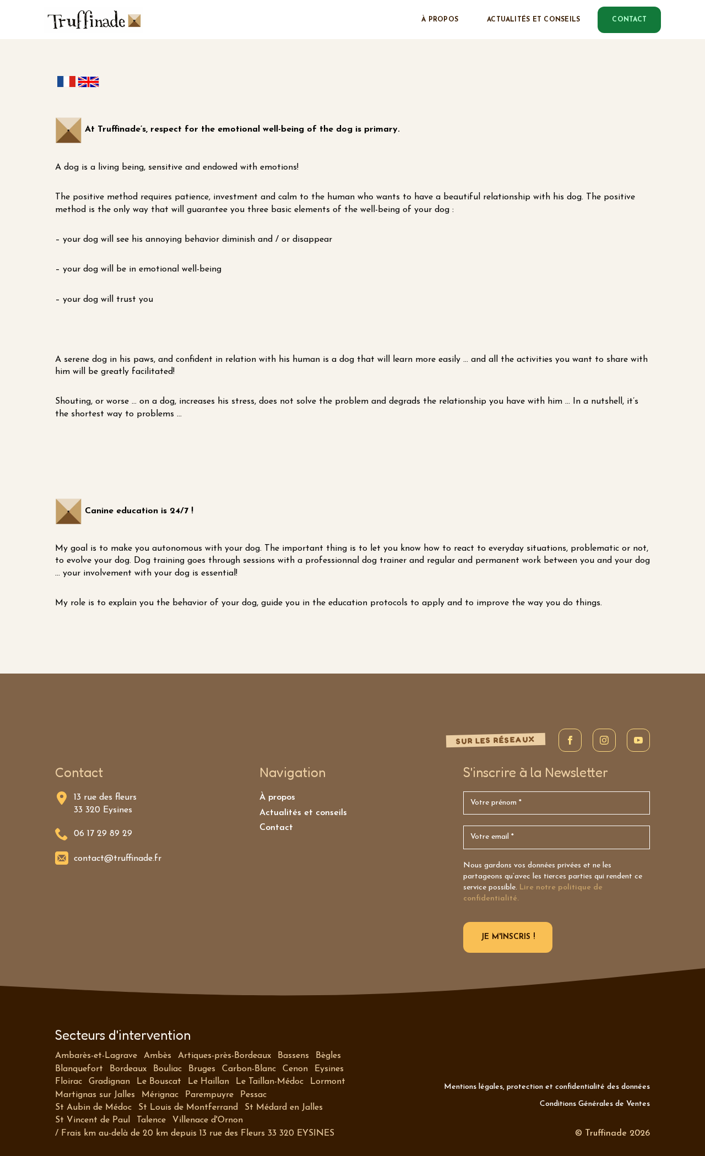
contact (629, 20)
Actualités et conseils (533, 20)
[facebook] (570, 740)
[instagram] (604, 740)
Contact (276, 827)
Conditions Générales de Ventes (595, 1104)
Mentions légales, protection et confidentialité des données (547, 1087)
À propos (439, 20)
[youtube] (638, 740)
